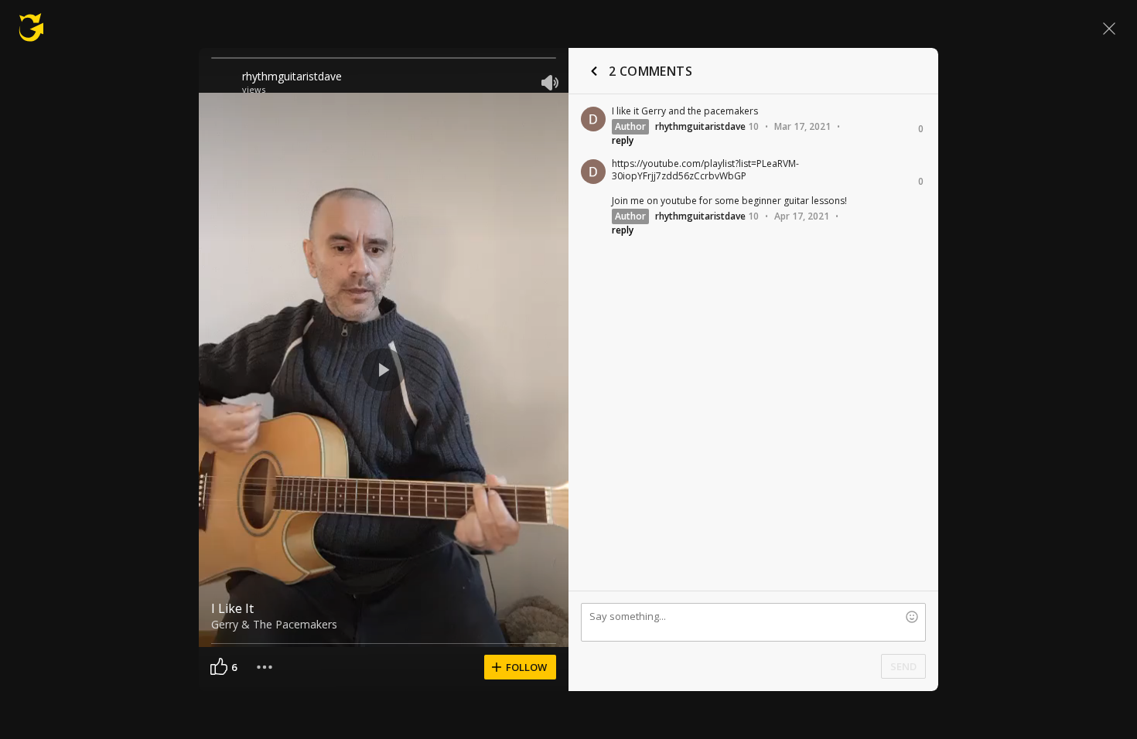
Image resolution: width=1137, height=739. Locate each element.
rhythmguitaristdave (292, 76)
